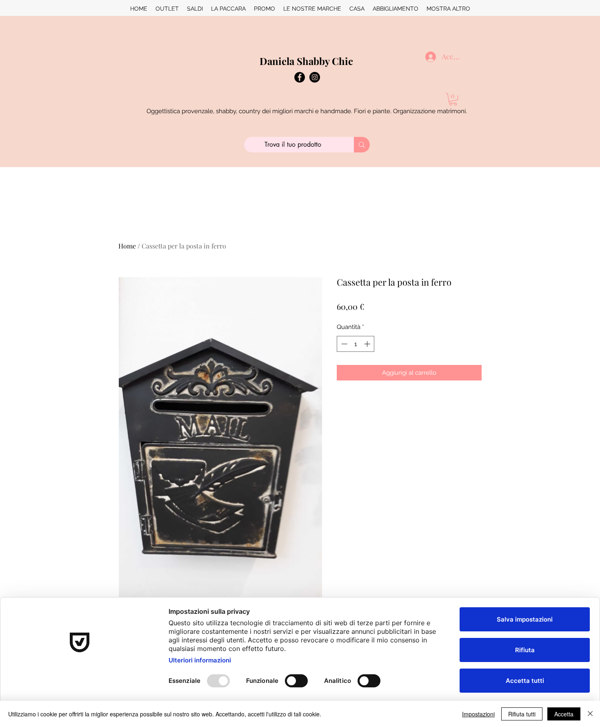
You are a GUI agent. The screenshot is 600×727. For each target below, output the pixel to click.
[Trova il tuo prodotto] (361, 144)
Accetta (563, 714)
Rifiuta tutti (522, 714)
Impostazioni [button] (478, 714)
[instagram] (314, 77)
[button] (453, 99)
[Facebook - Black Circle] (299, 77)
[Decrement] (343, 343)
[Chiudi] (590, 713)
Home (127, 246)
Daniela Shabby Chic (306, 60)
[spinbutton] (355, 343)
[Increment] (367, 343)
